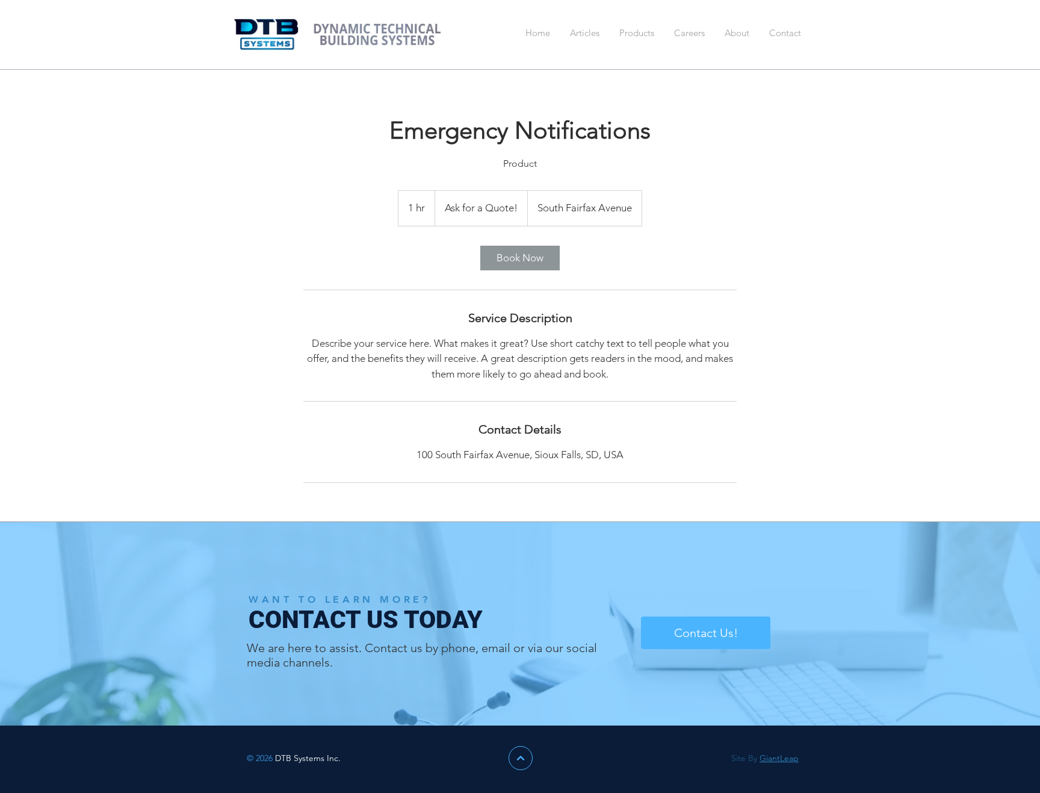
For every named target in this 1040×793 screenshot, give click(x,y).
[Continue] (521, 758)
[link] (520, 258)
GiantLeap (779, 758)
